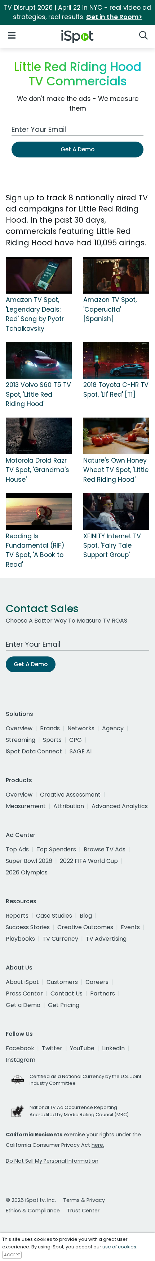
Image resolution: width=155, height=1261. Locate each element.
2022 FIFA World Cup (89, 861)
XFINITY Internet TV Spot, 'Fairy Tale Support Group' (112, 546)
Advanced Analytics (120, 806)
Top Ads (17, 849)
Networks (80, 728)
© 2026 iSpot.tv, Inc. (31, 1200)
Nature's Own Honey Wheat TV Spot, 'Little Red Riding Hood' (116, 470)
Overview (19, 728)
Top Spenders (56, 849)
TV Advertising (106, 939)
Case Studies (54, 916)
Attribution (68, 806)
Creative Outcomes (85, 927)
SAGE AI (81, 751)
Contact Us (66, 993)
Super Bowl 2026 (29, 861)
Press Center (24, 993)
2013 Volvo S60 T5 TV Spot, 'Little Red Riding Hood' (38, 394)
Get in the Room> (114, 17)
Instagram (20, 1060)
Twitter (52, 1048)
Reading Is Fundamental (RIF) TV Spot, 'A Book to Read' (35, 550)
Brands (50, 728)
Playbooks (20, 939)
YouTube (82, 1048)
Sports (52, 740)
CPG (75, 740)
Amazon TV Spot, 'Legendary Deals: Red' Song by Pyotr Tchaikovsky (35, 314)
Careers (96, 982)
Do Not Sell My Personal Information (52, 1160)
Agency (113, 728)
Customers (62, 982)
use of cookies (119, 1247)
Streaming (20, 740)
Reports (17, 916)
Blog (86, 916)
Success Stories (28, 927)
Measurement (26, 806)
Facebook (20, 1048)
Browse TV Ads (104, 849)
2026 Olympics (27, 872)
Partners (102, 993)
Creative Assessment (70, 794)
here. (98, 1145)
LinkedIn (113, 1048)
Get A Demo (77, 149)
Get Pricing (63, 1005)
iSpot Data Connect (34, 751)
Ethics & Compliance (33, 1210)
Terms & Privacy (84, 1200)
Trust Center (83, 1210)
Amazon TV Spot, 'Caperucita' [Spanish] (110, 309)
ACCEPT (12, 1255)
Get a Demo (23, 1005)
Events (130, 927)
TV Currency (60, 939)
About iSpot (22, 982)
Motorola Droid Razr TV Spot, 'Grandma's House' (37, 470)
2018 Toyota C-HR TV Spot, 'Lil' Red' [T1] (116, 389)
